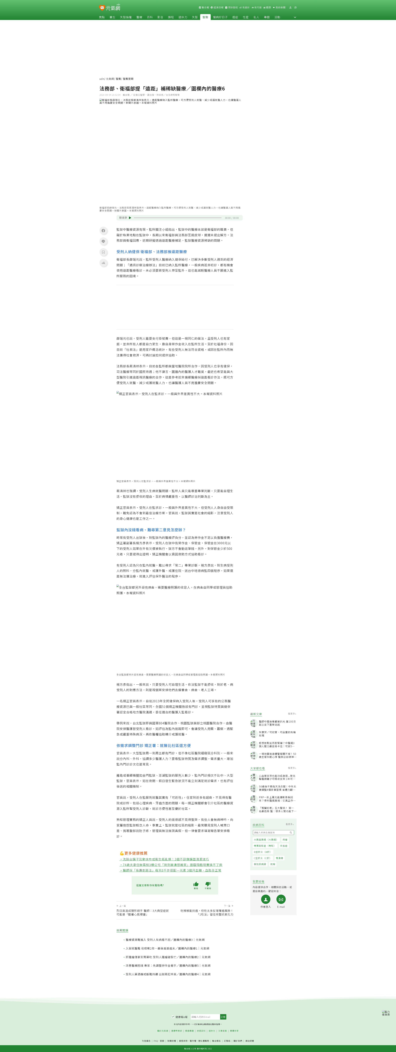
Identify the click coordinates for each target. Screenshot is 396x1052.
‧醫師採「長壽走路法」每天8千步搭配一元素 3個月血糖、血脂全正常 (171, 870)
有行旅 (258, 7)
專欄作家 (234, 1031)
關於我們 (238, 1041)
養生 (112, 17)
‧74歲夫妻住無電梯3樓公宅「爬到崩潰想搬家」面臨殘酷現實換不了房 (171, 864)
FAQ (156, 1040)
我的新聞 (280, 7)
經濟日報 (218, 7)
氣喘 (272, 864)
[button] (295, 17)
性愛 (246, 17)
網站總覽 (249, 1041)
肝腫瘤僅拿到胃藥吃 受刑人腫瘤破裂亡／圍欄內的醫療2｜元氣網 (168, 957)
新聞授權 (171, 1041)
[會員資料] (290, 7)
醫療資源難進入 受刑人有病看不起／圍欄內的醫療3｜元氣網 (165, 940)
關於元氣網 (162, 1031)
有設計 (246, 7)
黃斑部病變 (260, 864)
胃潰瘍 (279, 858)
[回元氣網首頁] (113, 7)
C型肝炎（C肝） (263, 858)
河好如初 (232, 7)
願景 (268, 7)
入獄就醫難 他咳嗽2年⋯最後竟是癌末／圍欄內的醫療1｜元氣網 (167, 948)
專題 (267, 17)
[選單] (295, 7)
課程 (171, 17)
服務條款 (183, 1040)
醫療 (139, 17)
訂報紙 (227, 1041)
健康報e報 (182, 1016)
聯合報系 (216, 1041)
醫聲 (205, 17)
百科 (150, 17)
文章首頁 (222, 1031)
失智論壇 (126, 17)
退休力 (183, 17)
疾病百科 (201, 1031)
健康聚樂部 (176, 1031)
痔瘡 (285, 839)
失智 (195, 17)
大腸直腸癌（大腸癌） (266, 839)
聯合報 (205, 7)
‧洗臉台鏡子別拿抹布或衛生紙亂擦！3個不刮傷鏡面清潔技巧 (164, 859)
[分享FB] (103, 230)
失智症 (284, 845)
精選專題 (189, 1031)
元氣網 (110, 79)
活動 (277, 17)
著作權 (193, 1040)
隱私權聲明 (203, 1040)
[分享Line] (103, 241)
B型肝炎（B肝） (263, 851)
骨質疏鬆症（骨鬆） (265, 845)
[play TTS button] (130, 217)
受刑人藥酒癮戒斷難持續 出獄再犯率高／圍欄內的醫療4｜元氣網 (168, 974)
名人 (256, 17)
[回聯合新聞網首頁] (102, 8)
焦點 (102, 17)
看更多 (292, 713)
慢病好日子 (220, 17)
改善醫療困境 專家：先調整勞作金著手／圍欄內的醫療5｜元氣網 (168, 965)
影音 (160, 17)
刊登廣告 (146, 1041)
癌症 (235, 17)
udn (101, 79)
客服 (162, 1040)
